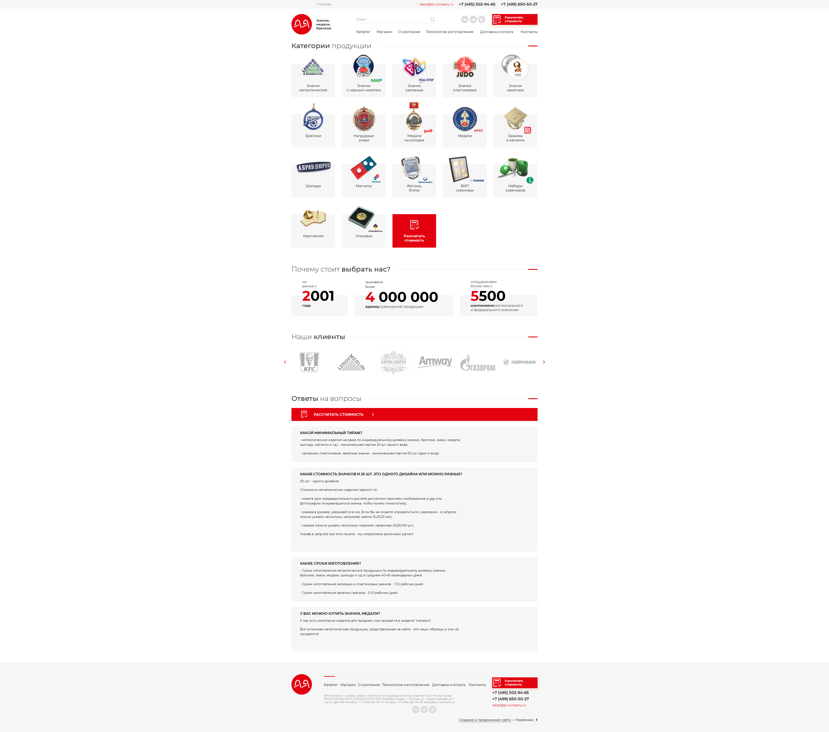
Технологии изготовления (449, 32)
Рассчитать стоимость (514, 19)
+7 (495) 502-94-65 (477, 4)
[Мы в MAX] (481, 19)
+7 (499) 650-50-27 (519, 4)
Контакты (529, 32)
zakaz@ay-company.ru (436, 4)
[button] (285, 362)
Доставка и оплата (496, 32)
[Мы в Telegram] (473, 19)
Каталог (363, 32)
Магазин (384, 32)
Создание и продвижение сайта (485, 720)
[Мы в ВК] (464, 19)
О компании (409, 32)
